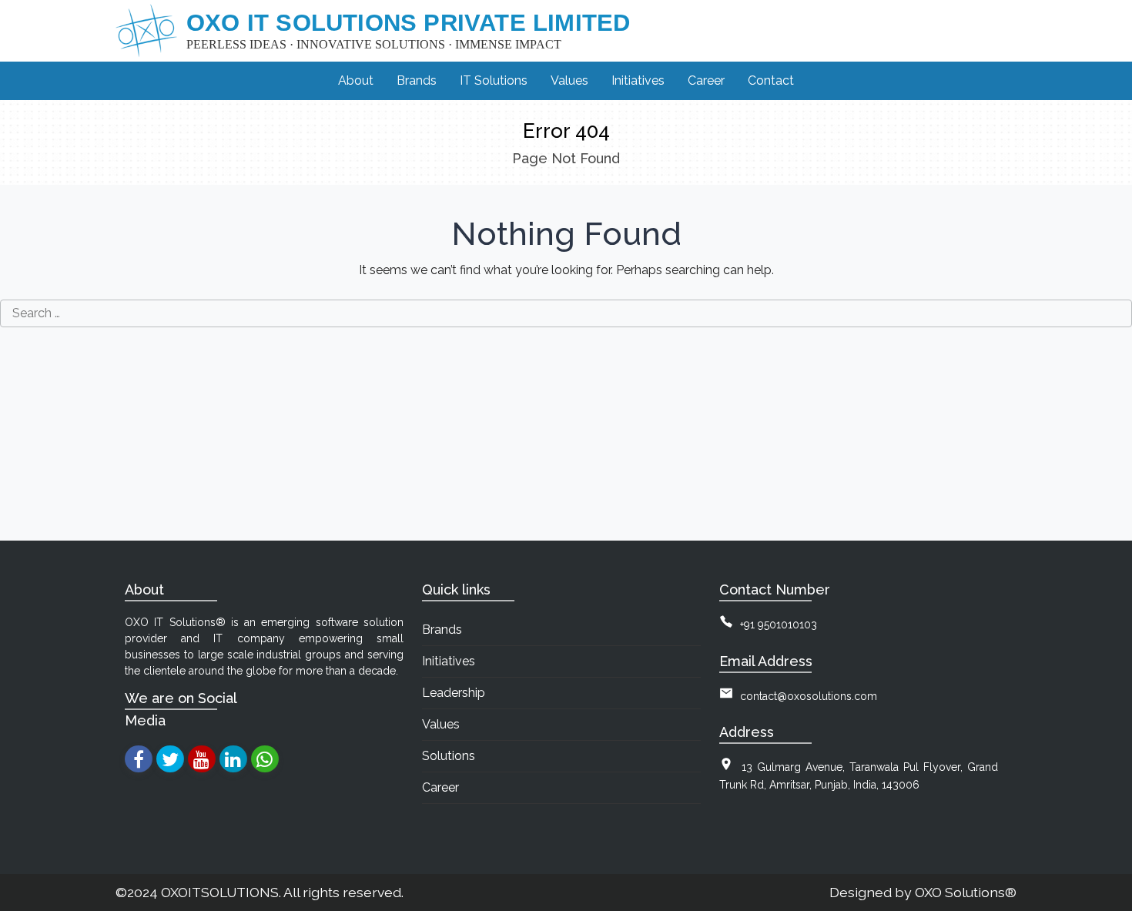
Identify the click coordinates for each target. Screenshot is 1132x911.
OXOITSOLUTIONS (220, 892)
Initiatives (448, 661)
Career (440, 787)
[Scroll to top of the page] (1108, 899)
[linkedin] (232, 758)
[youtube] (201, 758)
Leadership (453, 692)
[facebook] (138, 758)
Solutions (448, 756)
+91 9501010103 (778, 624)
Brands (442, 629)
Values (441, 724)
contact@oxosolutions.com (808, 696)
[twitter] (169, 758)
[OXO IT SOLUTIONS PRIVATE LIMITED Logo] (146, 31)
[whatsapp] (264, 758)
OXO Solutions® (965, 892)
